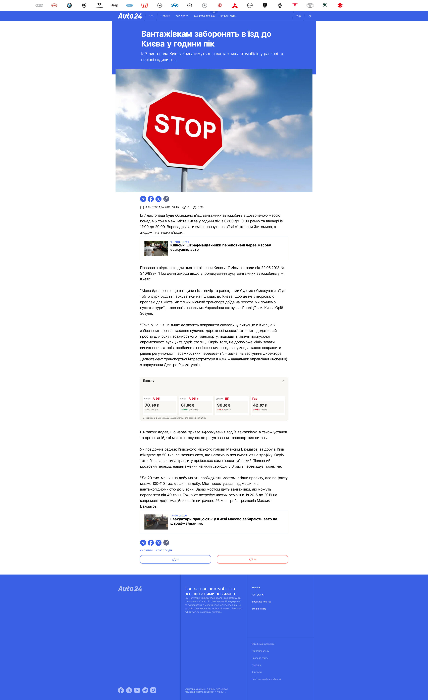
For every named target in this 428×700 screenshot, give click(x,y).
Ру (309, 16)
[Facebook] (121, 690)
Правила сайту (260, 658)
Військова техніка (204, 16)
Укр (298, 16)
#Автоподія (164, 550)
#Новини (146, 550)
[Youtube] (137, 690)
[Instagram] (153, 690)
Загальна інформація (263, 644)
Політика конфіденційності (266, 679)
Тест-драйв (181, 16)
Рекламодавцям (261, 651)
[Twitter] (129, 690)
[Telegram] (145, 690)
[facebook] (151, 199)
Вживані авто (227, 16)
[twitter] (158, 199)
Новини (165, 16)
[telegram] (143, 199)
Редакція (256, 665)
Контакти (257, 672)
